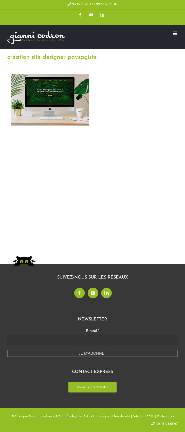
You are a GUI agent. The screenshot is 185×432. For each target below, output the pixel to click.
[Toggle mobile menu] (175, 33)
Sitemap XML (143, 416)
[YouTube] (93, 293)
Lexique (103, 416)
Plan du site (121, 416)
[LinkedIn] (106, 293)
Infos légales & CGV (79, 416)
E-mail (92, 331)
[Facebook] (79, 293)
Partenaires (165, 416)
